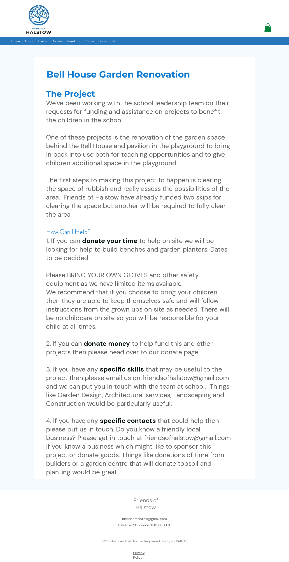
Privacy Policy (138, 555)
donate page (179, 352)
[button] (267, 27)
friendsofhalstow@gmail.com (185, 378)
